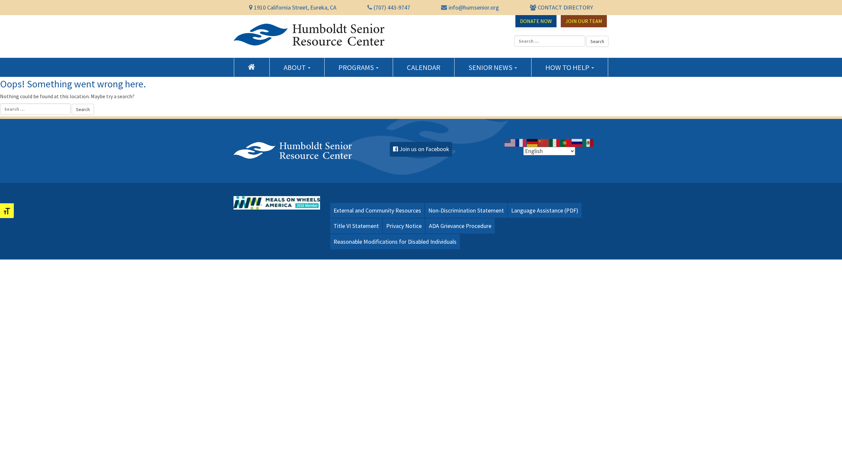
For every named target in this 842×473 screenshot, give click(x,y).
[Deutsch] (532, 142)
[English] (510, 142)
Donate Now (536, 21)
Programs (356, 67)
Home (251, 66)
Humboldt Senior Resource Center (309, 35)
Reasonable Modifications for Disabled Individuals (395, 241)
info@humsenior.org (474, 7)
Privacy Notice (404, 226)
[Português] (566, 142)
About (295, 67)
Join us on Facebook (424, 149)
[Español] (588, 142)
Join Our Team (583, 21)
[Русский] (577, 142)
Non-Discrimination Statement (466, 210)
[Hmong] (543, 142)
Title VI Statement (356, 226)
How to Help (568, 67)
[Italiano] (554, 142)
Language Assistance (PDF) (544, 210)
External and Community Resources (377, 210)
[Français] (521, 142)
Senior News (491, 67)
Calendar (423, 67)
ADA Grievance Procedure (460, 226)
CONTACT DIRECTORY (565, 7)
